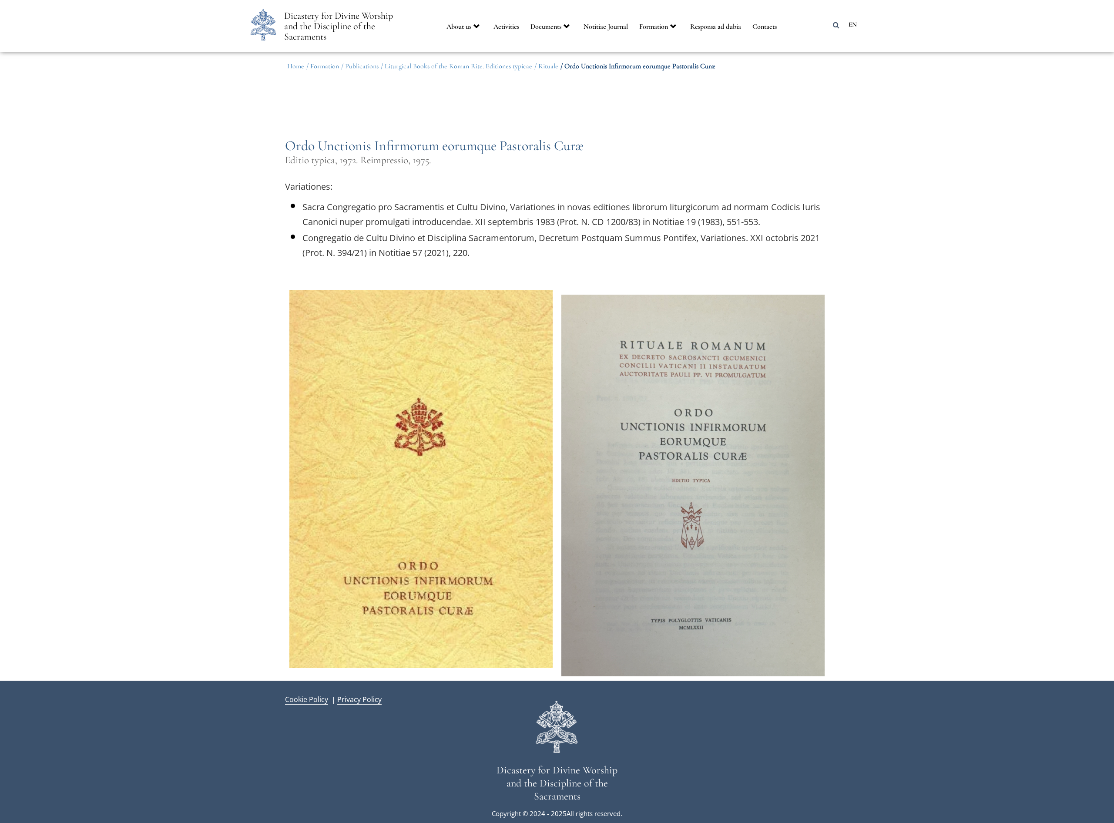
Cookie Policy (306, 699)
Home (295, 66)
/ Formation (322, 66)
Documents (545, 26)
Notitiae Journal (606, 26)
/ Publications (360, 66)
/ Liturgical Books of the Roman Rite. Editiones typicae (456, 66)
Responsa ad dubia (715, 26)
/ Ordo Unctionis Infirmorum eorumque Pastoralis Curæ (637, 66)
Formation (653, 26)
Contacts (764, 26)
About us (458, 26)
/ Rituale (546, 66)
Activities (506, 26)
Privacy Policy (359, 699)
